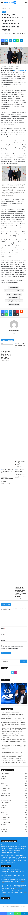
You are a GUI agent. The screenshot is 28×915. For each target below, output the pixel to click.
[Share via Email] (3, 43)
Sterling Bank (14, 297)
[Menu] (2, 3)
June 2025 (4, 807)
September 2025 (6, 800)
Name (3, 628)
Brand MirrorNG (7, 33)
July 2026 (4, 776)
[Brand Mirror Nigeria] (10, 2)
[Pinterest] (17, 311)
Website (3, 640)
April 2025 (4, 812)
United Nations (14, 304)
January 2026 (5, 790)
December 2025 (6, 793)
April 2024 (4, 831)
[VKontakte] (3, 314)
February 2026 (6, 788)
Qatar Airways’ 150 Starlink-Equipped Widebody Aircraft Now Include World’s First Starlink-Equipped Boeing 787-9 (14, 730)
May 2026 (4, 781)
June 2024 (5, 829)
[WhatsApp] (17, 40)
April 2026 (4, 783)
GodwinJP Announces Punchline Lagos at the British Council (7, 479)
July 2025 (4, 805)
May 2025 (4, 810)
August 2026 (5, 773)
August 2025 (5, 802)
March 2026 (5, 785)
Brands (8, 8)
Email (3, 634)
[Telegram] (21, 40)
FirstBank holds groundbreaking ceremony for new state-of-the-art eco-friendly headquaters (6, 355)
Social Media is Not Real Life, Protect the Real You (21, 463)
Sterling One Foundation (20, 70)
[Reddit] (21, 311)
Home (4, 8)
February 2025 (5, 817)
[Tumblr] (14, 311)
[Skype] (14, 40)
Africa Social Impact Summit (14, 291)
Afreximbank (14, 287)
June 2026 (5, 778)
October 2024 (5, 824)
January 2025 (5, 819)
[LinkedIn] (10, 40)
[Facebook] (3, 40)
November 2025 (6, 795)
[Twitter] (6, 40)
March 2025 (5, 815)
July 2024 (4, 827)
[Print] (6, 43)
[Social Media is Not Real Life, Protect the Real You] (21, 401)
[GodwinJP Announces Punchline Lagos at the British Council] (7, 472)
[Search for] (26, 3)
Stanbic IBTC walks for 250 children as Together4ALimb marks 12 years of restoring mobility (13, 714)
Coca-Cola (17, 294)
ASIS (9, 294)
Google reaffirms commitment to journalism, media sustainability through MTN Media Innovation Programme (20, 591)
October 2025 (5, 798)
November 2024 (6, 822)
